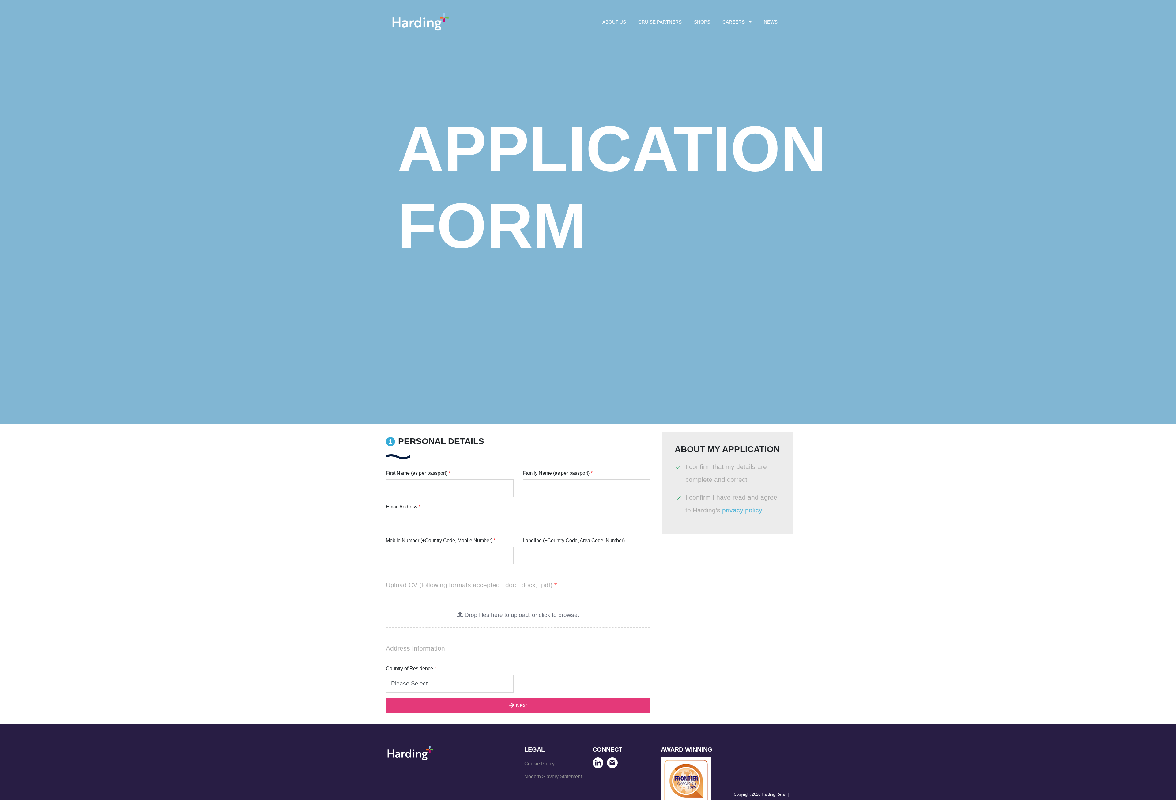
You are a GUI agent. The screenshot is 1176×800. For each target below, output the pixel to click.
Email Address (403, 506)
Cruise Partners (660, 22)
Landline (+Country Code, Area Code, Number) (574, 540)
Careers (733, 22)
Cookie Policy (539, 763)
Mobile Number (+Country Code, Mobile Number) (441, 540)
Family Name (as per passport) (558, 473)
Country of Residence (411, 668)
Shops (702, 22)
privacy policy (742, 510)
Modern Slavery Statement (553, 776)
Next (520, 705)
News (771, 22)
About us (614, 22)
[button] (518, 614)
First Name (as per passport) (418, 473)
